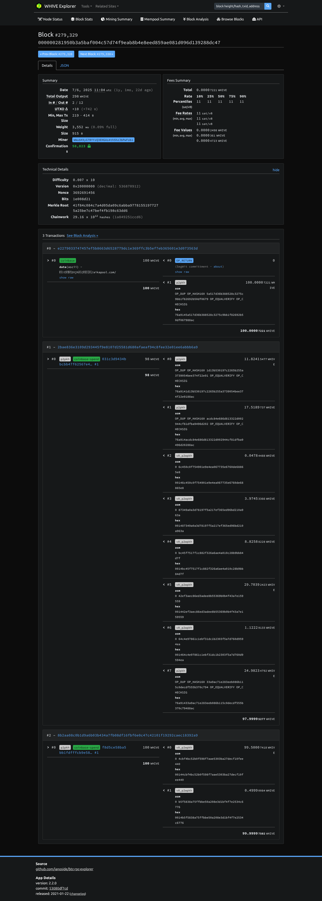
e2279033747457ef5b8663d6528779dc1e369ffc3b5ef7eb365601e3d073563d (128, 248)
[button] (87, 6)
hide (276, 170)
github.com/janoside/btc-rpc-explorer (64, 869)
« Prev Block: (56, 54)
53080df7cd (58, 888)
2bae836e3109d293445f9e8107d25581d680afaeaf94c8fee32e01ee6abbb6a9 (128, 347)
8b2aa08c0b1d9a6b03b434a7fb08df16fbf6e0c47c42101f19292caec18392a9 (128, 735)
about (218, 266)
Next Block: (96, 54)
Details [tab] (47, 65)
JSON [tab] (64, 65)
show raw (66, 277)
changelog (78, 894)
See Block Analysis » (82, 235)
